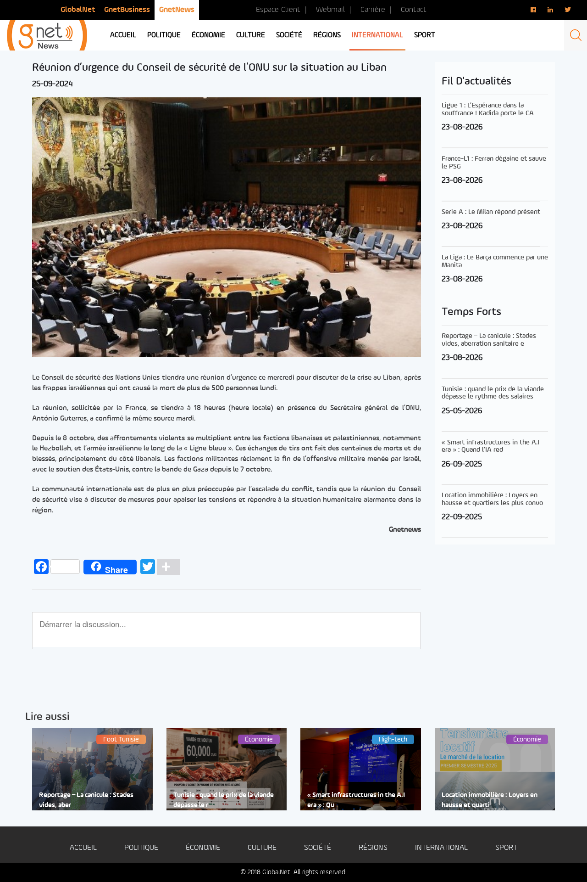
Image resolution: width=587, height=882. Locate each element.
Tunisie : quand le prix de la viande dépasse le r (223, 800)
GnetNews (176, 10)
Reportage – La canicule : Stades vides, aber (86, 800)
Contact (413, 10)
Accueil (123, 35)
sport (424, 35)
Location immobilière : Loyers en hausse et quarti (489, 800)
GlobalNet (78, 10)
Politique (164, 35)
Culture (250, 35)
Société (289, 35)
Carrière (372, 10)
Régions (327, 35)
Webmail (330, 10)
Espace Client (278, 10)
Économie (208, 35)
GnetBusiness (127, 10)
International (377, 35)
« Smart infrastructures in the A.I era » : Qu (356, 800)
